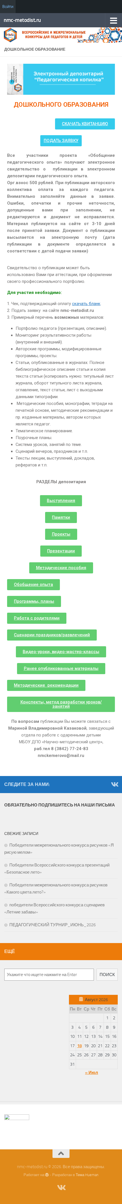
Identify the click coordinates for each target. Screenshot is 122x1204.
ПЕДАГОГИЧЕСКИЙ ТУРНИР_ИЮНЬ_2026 (52, 924)
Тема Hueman (87, 1175)
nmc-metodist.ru (22, 20)
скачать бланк (86, 303)
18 (79, 1045)
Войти (7, 6)
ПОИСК (107, 974)
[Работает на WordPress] (47, 1175)
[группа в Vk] (114, 784)
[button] (85, 123)
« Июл (91, 1072)
